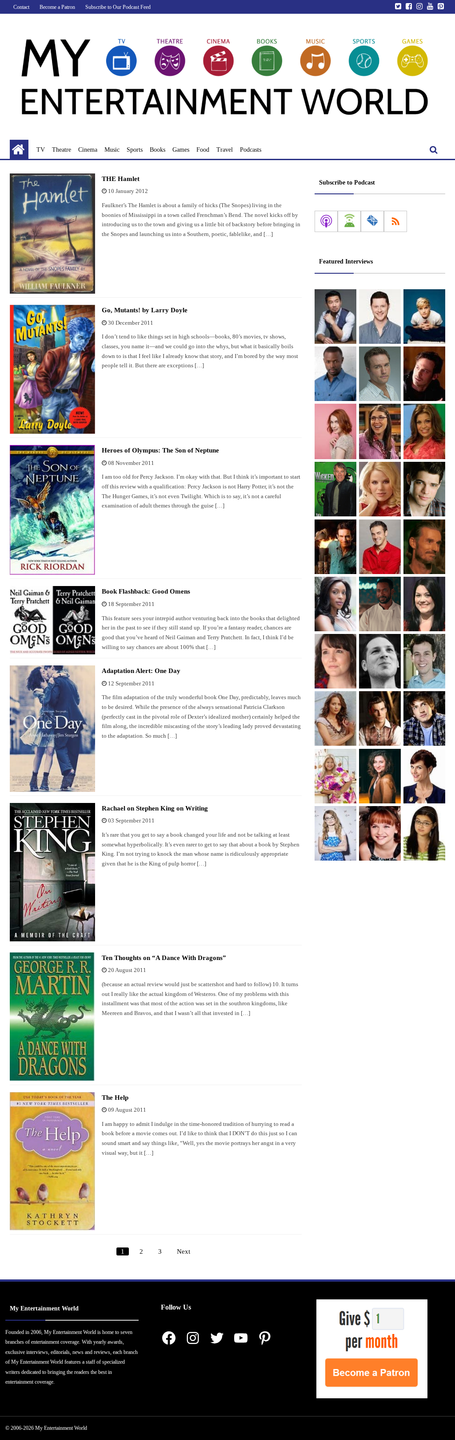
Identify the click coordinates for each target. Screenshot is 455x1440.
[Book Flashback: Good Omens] (52, 620)
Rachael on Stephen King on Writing (155, 808)
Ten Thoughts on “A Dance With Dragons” (164, 957)
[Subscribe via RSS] (395, 221)
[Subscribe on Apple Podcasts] (326, 221)
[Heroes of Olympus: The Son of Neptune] (52, 510)
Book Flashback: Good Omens (146, 591)
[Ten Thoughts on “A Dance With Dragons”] (52, 1016)
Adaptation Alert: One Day (141, 670)
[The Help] (52, 1161)
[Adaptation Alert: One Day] (52, 728)
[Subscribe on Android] (349, 221)
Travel (224, 149)
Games (180, 149)
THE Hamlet (121, 178)
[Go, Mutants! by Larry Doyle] (52, 369)
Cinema (87, 149)
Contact (21, 7)
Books (157, 149)
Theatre (61, 149)
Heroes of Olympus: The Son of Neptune (160, 450)
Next (183, 1251)
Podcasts (250, 149)
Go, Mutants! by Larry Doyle (145, 310)
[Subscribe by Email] (372, 221)
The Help (115, 1097)
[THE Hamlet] (52, 233)
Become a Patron (57, 7)
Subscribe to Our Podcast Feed (118, 7)
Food (202, 149)
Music (112, 149)
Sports (135, 149)
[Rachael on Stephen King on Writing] (52, 872)
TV (40, 149)
